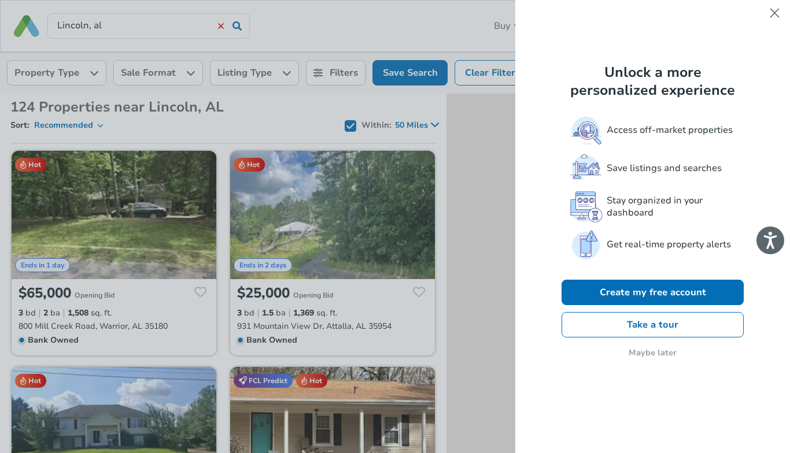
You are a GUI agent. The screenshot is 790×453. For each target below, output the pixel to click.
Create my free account (653, 292)
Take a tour (652, 324)
